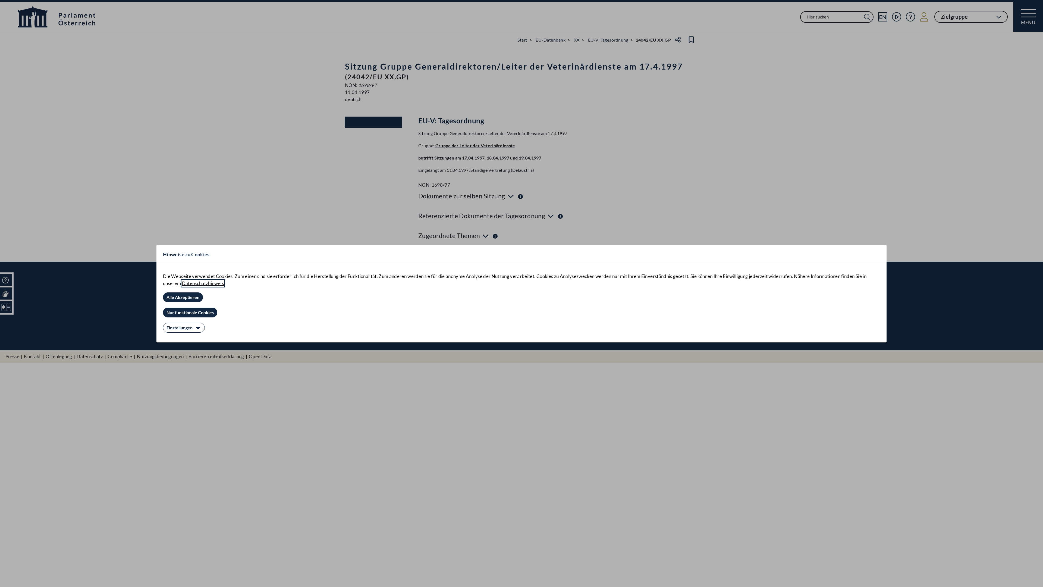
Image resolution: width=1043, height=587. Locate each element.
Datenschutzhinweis (203, 283)
